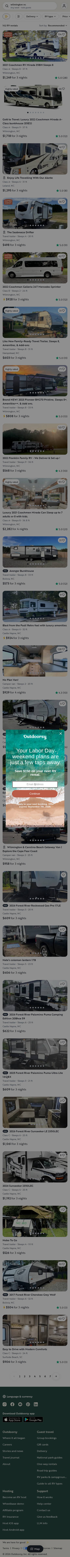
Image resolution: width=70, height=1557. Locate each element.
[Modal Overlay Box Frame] (35, 778)
